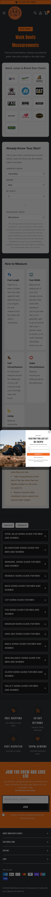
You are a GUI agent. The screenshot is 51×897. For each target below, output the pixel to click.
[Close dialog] (49, 432)
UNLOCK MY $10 (38, 454)
